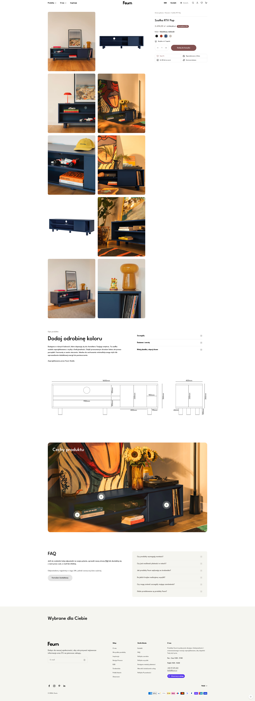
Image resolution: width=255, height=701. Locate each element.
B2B (165, 3)
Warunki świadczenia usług (146, 668)
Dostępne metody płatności (146, 664)
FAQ (106, 561)
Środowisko (116, 668)
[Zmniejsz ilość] (158, 48)
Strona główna (159, 13)
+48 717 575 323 (172, 668)
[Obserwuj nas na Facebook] (49, 686)
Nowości (167, 13)
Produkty (51, 3)
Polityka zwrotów (143, 656)
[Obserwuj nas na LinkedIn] (64, 686)
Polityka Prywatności (144, 673)
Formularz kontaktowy (60, 578)
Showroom (116, 677)
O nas (62, 3)
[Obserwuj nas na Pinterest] (59, 686)
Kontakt (173, 3)
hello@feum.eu (172, 670)
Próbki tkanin (117, 673)
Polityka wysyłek (142, 660)
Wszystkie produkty (119, 652)
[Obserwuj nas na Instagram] (54, 686)
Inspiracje (73, 3)
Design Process (118, 660)
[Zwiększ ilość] (166, 48)
